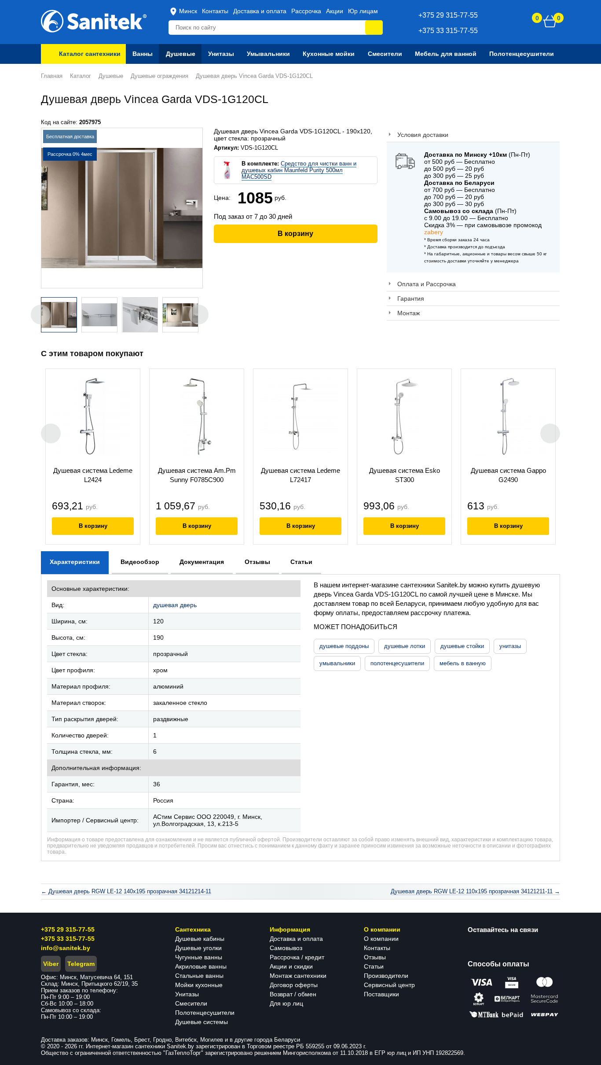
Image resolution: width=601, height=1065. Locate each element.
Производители (386, 975)
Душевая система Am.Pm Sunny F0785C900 (197, 475)
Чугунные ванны (198, 957)
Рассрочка (306, 11)
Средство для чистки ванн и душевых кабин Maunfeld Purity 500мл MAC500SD (299, 170)
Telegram (81, 963)
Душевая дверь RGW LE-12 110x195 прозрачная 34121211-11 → (475, 891)
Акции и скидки (291, 966)
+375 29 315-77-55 (68, 929)
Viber (51, 963)
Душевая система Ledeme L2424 (92, 475)
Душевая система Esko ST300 (404, 475)
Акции (334, 11)
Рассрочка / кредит (297, 957)
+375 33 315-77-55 (68, 938)
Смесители (191, 1003)
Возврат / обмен (293, 994)
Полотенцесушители (205, 1012)
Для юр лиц (286, 1003)
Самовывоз (286, 947)
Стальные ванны (199, 975)
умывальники (337, 663)
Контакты (215, 11)
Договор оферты (294, 984)
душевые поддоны (344, 646)
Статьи (374, 966)
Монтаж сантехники (298, 975)
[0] (550, 21)
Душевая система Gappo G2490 (508, 475)
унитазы (510, 646)
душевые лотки (404, 646)
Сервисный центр (389, 984)
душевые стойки (462, 646)
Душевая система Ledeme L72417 (300, 475)
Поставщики (381, 994)
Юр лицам (363, 11)
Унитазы (187, 994)
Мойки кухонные (199, 984)
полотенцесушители (397, 663)
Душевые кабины (199, 938)
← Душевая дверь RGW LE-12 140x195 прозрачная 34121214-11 (126, 891)
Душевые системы (201, 1021)
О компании (381, 938)
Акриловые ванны (201, 966)
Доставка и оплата (259, 11)
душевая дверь (175, 604)
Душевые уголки (198, 947)
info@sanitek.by (65, 947)
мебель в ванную (463, 663)
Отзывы (375, 957)
